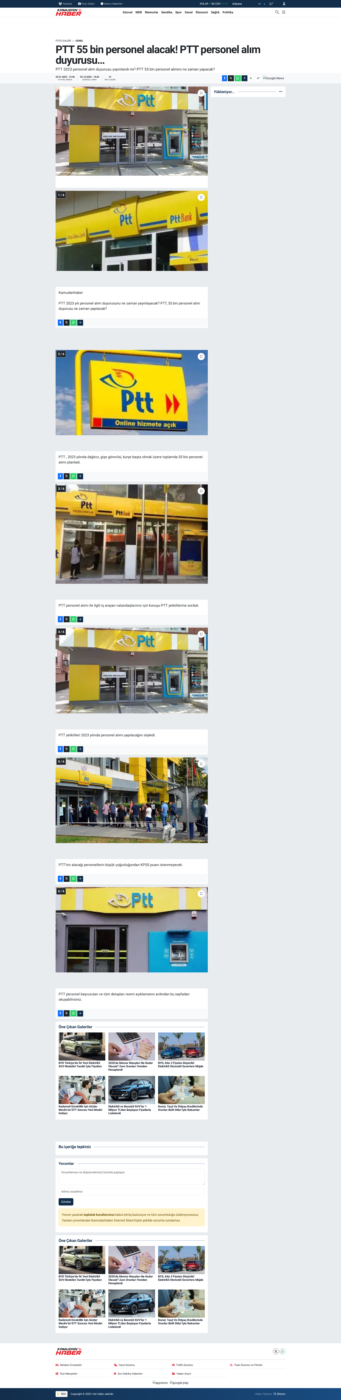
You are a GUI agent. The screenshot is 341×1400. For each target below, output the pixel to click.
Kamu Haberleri (113, 3)
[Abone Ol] (273, 78)
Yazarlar (67, 3)
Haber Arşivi (184, 1373)
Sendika (166, 12)
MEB (139, 12)
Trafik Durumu (184, 1365)
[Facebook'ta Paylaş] (224, 78)
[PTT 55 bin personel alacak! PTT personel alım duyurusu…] (132, 131)
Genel (189, 12)
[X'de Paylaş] (231, 78)
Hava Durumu (127, 1365)
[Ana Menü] (283, 12)
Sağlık (215, 12)
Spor (178, 12)
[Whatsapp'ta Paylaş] (238, 78)
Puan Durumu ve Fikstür (248, 1365)
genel (79, 40)
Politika (228, 12)
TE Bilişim (279, 1394)
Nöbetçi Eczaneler (71, 1365)
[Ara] (277, 12)
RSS (63, 1394)
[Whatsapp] (282, 1351)
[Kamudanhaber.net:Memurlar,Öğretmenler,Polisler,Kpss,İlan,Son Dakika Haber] (69, 12)
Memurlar (151, 12)
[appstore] (160, 1382)
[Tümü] (280, 91)
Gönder (66, 1202)
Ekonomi (202, 12)
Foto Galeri (88, 3)
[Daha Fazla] (244, 78)
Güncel (127, 12)
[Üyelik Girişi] (282, 4)
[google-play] (179, 1382)
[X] (276, 1351)
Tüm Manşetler (68, 1373)
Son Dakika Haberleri (130, 1373)
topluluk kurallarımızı (99, 1214)
